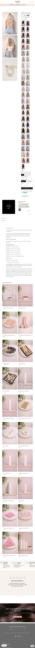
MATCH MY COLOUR (17, 616)
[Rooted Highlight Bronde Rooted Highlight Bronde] (23, 107)
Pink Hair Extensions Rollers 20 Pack (9, 555)
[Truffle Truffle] (23, 41)
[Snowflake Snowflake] (28, 89)
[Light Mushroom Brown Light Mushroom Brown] (28, 41)
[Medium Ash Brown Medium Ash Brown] (28, 35)
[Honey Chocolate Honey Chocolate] (23, 125)
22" (22, 174)
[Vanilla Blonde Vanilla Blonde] (23, 71)
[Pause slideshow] (21, 597)
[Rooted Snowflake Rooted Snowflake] (23, 89)
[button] (2, 2)
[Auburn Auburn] (23, 160)
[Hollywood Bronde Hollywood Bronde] (28, 137)
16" (22, 172)
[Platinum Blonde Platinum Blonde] (23, 65)
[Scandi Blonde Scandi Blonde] (23, 154)
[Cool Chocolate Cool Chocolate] (28, 29)
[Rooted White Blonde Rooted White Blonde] (23, 77)
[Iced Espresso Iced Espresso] (28, 119)
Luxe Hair (23, 181)
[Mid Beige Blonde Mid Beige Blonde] (23, 53)
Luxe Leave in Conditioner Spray (24, 473)
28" (22, 177)
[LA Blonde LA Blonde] (28, 101)
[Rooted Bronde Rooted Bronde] (23, 83)
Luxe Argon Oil (21, 500)
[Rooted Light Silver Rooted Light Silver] (28, 83)
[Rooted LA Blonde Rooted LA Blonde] (23, 101)
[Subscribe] (25, 629)
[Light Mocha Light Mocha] (28, 47)
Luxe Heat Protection (6, 473)
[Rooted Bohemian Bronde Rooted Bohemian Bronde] (23, 95)
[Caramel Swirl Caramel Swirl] (28, 131)
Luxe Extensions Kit (22, 363)
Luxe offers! (4, 645)
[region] (24, 206)
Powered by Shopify (9, 647)
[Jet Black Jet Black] (23, 23)
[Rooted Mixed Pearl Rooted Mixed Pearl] (23, 148)
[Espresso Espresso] (23, 29)
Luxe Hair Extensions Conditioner (8, 418)
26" (29, 174)
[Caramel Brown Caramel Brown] (23, 47)
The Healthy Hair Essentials (23, 555)
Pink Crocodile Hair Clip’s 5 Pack (8, 528)
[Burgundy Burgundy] (23, 166)
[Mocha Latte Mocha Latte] (28, 113)
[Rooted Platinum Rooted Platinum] (28, 77)
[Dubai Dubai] (28, 125)
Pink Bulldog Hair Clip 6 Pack (23, 528)
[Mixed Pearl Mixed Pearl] (28, 148)
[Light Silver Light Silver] (28, 71)
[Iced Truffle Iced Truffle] (23, 137)
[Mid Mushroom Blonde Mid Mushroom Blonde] (28, 53)
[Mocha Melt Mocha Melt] (23, 113)
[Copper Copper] (28, 160)
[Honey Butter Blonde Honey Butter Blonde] (23, 142)
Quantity (22, 183)
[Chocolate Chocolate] (23, 35)
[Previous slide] (14, 597)
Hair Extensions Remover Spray (8, 500)
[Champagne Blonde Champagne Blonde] (23, 59)
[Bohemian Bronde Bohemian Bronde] (28, 95)
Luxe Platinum (29, 181)
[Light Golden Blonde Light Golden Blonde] (28, 59)
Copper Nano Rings (6, 363)
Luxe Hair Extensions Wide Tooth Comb (25, 335)
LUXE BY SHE (5, 647)
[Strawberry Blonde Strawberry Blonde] (28, 154)
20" (29, 172)
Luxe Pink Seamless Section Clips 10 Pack (9, 336)
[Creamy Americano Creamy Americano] (23, 131)
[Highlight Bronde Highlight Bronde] (28, 107)
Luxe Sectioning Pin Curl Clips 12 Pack (25, 418)
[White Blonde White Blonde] (28, 65)
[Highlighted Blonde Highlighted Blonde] (28, 142)
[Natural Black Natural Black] (28, 23)
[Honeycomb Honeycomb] (23, 119)
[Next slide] (18, 597)
